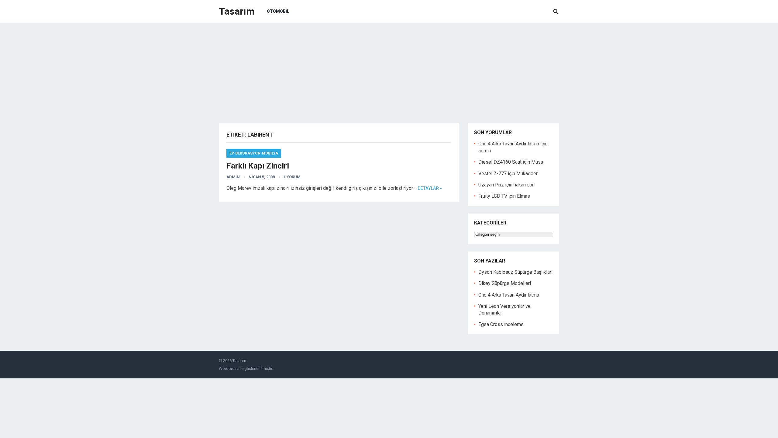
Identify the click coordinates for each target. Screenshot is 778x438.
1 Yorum (292, 177)
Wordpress (229, 368)
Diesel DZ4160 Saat (500, 162)
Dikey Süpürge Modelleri (504, 283)
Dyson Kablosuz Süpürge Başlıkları (515, 272)
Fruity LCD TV (492, 196)
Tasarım (237, 11)
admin (233, 177)
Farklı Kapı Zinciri (257, 165)
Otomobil (278, 11)
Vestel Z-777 (492, 173)
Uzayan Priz (491, 185)
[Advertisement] (389, 68)
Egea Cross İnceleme (501, 324)
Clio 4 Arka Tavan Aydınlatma (508, 144)
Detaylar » (430, 188)
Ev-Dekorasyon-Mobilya (253, 153)
